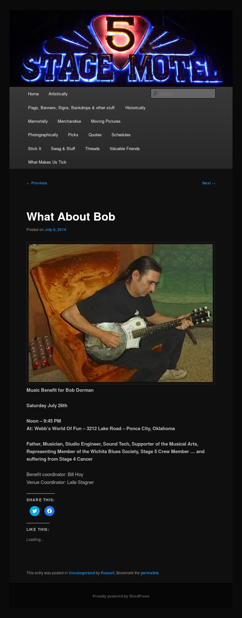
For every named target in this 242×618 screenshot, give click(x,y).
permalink (150, 573)
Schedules (121, 135)
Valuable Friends (125, 148)
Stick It (34, 148)
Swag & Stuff (63, 148)
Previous (36, 183)
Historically (135, 107)
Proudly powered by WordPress (121, 596)
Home (33, 94)
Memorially (38, 121)
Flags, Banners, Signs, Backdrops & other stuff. (72, 107)
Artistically (58, 94)
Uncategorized (82, 573)
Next (209, 183)
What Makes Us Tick (47, 162)
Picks (73, 135)
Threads (92, 148)
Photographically (43, 135)
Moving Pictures (106, 121)
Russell (107, 573)
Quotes (95, 135)
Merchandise (69, 121)
